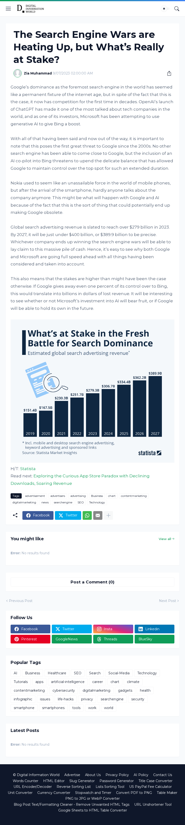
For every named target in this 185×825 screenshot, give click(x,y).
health (145, 690)
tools (76, 708)
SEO (81, 502)
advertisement (35, 496)
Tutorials (21, 682)
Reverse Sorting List (74, 786)
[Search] (177, 9)
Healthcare (57, 673)
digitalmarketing (24, 502)
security (137, 699)
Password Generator (116, 781)
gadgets (125, 690)
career (97, 682)
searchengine (63, 502)
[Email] (97, 515)
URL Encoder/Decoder (32, 786)
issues (45, 699)
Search (95, 673)
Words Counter (25, 781)
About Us (93, 775)
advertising (78, 496)
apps (39, 682)
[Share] (167, 73)
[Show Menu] (8, 9)
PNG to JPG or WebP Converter (92, 798)
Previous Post (21, 601)
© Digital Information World (36, 775)
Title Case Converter (155, 781)
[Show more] (108, 515)
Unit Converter (20, 793)
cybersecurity (64, 690)
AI (15, 673)
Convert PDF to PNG (134, 793)
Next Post (167, 601)
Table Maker (167, 793)
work (92, 708)
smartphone (24, 708)
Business (97, 496)
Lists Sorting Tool (110, 786)
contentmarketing (134, 496)
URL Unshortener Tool (153, 804)
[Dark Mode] (165, 9)
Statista (28, 468)
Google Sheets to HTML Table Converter (92, 810)
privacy (87, 699)
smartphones (53, 708)
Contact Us (162, 775)
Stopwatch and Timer (93, 793)
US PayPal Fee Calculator (150, 786)
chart (112, 496)
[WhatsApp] (87, 515)
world (108, 708)
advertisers (57, 496)
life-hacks (65, 699)
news (45, 502)
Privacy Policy (117, 775)
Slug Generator (82, 781)
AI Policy (141, 775)
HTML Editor (54, 781)
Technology (97, 502)
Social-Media (119, 673)
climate (133, 682)
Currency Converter (53, 793)
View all (165, 539)
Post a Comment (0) (92, 582)
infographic (23, 699)
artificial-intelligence (68, 682)
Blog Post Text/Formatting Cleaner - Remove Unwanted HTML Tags (71, 804)
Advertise (72, 775)
